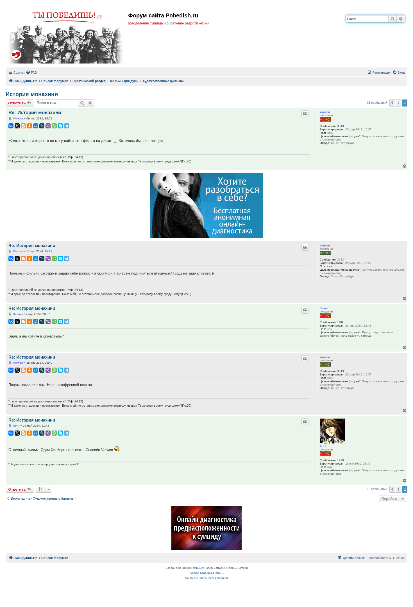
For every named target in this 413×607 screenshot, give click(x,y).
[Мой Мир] (35, 125)
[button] (392, 102)
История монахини (32, 94)
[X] (17, 125)
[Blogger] (23, 125)
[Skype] (60, 125)
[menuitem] (31, 72)
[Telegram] (66, 125)
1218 (340, 460)
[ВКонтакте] (10, 125)
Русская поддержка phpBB (206, 572)
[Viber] (48, 125)
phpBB (197, 567)
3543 (340, 126)
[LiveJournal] (41, 125)
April (323, 446)
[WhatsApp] (54, 125)
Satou (324, 308)
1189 (340, 322)
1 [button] (399, 102)
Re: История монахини (34, 112)
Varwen (325, 112)
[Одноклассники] (29, 125)
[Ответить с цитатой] (305, 113)
